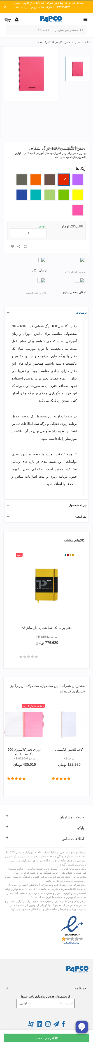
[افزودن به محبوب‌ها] (12, 246)
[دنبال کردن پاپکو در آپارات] (31, 1025)
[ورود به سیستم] (16, 19)
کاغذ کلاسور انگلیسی (69, 749)
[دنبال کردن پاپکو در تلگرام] (56, 1025)
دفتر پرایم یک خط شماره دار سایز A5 (47, 627)
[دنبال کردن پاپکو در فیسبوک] (63, 1025)
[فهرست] (85, 19)
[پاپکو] (51, 19)
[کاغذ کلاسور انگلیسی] (68, 724)
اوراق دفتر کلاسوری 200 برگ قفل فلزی (24, 752)
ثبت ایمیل (26, 1003)
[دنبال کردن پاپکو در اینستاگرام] (47, 1025)
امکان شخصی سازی (74, 292)
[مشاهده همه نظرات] (28, 657)
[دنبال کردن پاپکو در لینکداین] (39, 1025)
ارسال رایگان (38, 270)
